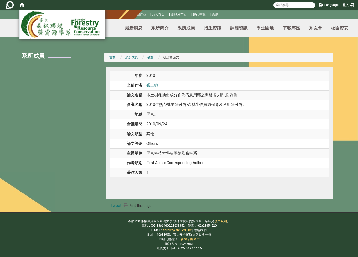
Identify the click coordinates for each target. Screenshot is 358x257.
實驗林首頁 (179, 14)
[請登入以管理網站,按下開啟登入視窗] (10, 5)
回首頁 (141, 14)
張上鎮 (152, 85)
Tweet (116, 205)
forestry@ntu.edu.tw (177, 230)
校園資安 (340, 27)
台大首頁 (158, 14)
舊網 (215, 14)
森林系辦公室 (190, 239)
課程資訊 (239, 27)
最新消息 (133, 27)
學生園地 (265, 27)
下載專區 (291, 27)
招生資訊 (212, 27)
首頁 (112, 57)
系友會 (315, 27)
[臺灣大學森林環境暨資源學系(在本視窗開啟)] (62, 24)
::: (135, 14)
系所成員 (186, 27)
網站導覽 (199, 14)
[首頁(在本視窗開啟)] (22, 5)
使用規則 (220, 221)
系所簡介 (160, 27)
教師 (150, 57)
